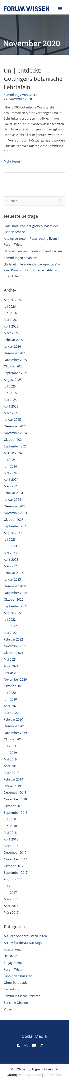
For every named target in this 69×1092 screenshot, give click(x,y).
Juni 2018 (10, 826)
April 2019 (11, 766)
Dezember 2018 (15, 792)
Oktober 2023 (13, 520)
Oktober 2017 (13, 866)
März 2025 (11, 413)
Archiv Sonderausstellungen (24, 943)
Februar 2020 (13, 719)
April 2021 (11, 666)
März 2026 (11, 333)
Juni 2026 (10, 313)
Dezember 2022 (15, 586)
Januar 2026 (12, 346)
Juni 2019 (10, 753)
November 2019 (15, 733)
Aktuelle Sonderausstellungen (25, 936)
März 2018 (11, 846)
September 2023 (16, 526)
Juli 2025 (10, 386)
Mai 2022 (10, 633)
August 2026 (13, 300)
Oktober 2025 (13, 366)
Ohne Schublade (16, 982)
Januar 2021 (12, 673)
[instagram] (27, 1045)
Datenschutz (53, 1075)
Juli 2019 (10, 746)
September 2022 (16, 606)
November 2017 (15, 859)
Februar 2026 (13, 340)
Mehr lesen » (13, 161)
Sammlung (11, 95)
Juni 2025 (10, 393)
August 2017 (13, 879)
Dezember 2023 (15, 506)
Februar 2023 (13, 573)
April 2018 (11, 839)
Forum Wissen (14, 969)
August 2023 (13, 533)
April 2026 (11, 326)
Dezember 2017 (15, 852)
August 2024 (13, 453)
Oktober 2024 (13, 440)
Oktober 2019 (13, 739)
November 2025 (15, 360)
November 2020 (15, 679)
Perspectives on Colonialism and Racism (33, 251)
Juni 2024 (10, 466)
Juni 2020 (10, 699)
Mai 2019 (10, 759)
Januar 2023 (12, 579)
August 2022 (13, 613)
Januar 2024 (12, 499)
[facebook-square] (20, 1045)
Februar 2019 (13, 779)
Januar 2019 (12, 786)
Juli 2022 (10, 619)
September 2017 (16, 872)
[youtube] (35, 1045)
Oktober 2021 (13, 653)
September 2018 (16, 813)
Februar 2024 (13, 493)
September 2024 (16, 446)
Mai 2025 (10, 400)
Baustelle (10, 956)
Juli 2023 (10, 539)
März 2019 (11, 773)
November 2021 (15, 646)
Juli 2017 (10, 886)
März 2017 (11, 912)
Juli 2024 (10, 460)
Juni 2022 (10, 626)
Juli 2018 (10, 819)
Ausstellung (12, 949)
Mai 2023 (10, 553)
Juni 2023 (10, 546)
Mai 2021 (10, 659)
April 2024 (11, 479)
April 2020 (11, 706)
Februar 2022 (13, 639)
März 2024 (11, 486)
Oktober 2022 (13, 599)
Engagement (13, 963)
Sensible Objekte (16, 1003)
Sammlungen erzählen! (20, 258)
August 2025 (13, 380)
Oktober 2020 (13, 686)
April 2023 (11, 559)
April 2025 (11, 406)
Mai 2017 (10, 899)
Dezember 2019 (15, 726)
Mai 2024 (10, 473)
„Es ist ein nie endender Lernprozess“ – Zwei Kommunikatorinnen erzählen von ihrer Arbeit (32, 270)
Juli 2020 (10, 693)
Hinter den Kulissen (18, 976)
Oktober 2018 (13, 806)
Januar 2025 (12, 419)
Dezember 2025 (15, 353)
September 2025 (16, 373)
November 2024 (15, 433)
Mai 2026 (10, 320)
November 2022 (15, 593)
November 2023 (15, 513)
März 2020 (11, 713)
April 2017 (11, 906)
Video (8, 1009)
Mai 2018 (10, 833)
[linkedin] (43, 1045)
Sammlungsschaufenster (22, 996)
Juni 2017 (10, 893)
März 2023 (11, 566)
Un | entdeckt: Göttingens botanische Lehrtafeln (33, 79)
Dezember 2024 (15, 426)
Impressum (33, 1075)
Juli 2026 (10, 306)
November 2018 (15, 799)
